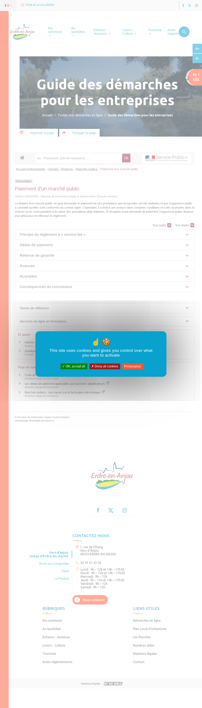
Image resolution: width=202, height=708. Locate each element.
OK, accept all (75, 366)
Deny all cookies (106, 366)
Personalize (132, 366)
